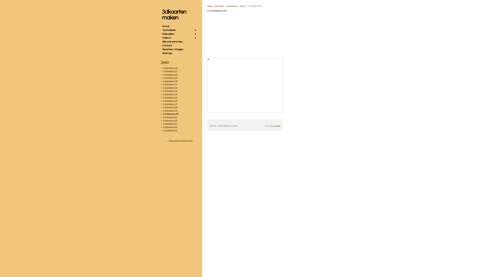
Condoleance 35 (170, 97)
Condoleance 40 (255, 6)
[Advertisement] (245, 30)
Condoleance (231, 6)
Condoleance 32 (170, 87)
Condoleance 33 (170, 91)
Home (209, 6)
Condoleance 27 (170, 71)
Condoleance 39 (170, 110)
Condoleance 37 (170, 104)
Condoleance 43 (170, 123)
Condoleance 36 (170, 100)
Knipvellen (219, 6)
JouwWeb (276, 126)
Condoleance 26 (170, 68)
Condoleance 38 (170, 107)
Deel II (242, 6)
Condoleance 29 (170, 77)
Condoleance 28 (170, 74)
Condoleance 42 (170, 120)
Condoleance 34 (170, 94)
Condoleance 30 (170, 81)
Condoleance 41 (170, 117)
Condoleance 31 (170, 84)
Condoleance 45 (170, 130)
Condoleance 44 (170, 127)
